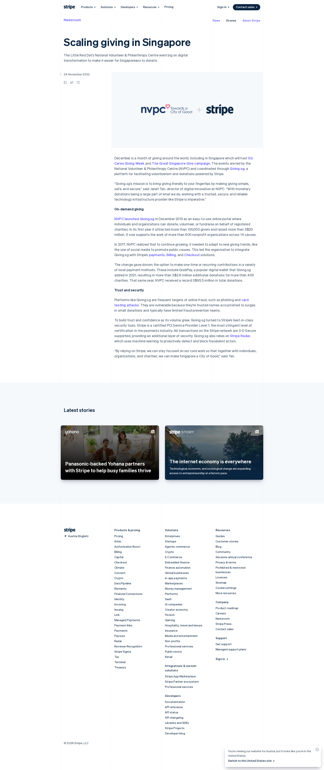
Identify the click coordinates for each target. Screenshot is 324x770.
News (216, 20)
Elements (120, 588)
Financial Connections (128, 594)
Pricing (168, 6)
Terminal (120, 662)
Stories (231, 20)
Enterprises (172, 536)
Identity (119, 599)
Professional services (179, 646)
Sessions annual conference (234, 557)
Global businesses (177, 573)
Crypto (118, 578)
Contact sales (245, 7)
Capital (118, 557)
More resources (226, 593)
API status (171, 712)
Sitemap (221, 582)
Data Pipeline (122, 583)
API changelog (174, 717)
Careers (221, 613)
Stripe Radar (240, 336)
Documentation (175, 702)
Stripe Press (224, 624)
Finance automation (178, 567)
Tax (116, 657)
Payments (121, 630)
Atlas (117, 541)
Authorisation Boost (127, 546)
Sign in (221, 7)
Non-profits (172, 641)
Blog (218, 546)
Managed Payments (127, 620)
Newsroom (72, 20)
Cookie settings (226, 588)
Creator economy (176, 609)
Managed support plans (231, 649)
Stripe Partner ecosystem (182, 681)
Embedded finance (177, 562)
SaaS (168, 599)
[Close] (316, 750)
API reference (174, 707)
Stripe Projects (174, 728)
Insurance (171, 630)
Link (117, 615)
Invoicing (120, 604)
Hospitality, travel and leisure (183, 625)
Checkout (192, 255)
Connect (119, 573)
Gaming (170, 620)
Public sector (173, 651)
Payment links (123, 625)
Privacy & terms (226, 562)
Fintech (170, 615)
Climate (119, 567)
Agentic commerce (177, 546)
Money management (178, 588)
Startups (170, 541)
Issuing (118, 609)
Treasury (120, 667)
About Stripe (251, 20)
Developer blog (175, 733)
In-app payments (176, 578)
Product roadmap (227, 608)
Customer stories (227, 541)
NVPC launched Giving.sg (134, 219)
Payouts (119, 636)
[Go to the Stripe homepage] (68, 530)
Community (223, 552)
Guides (220, 536)
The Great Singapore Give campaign (181, 163)
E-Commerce (173, 557)
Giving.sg (237, 168)
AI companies (173, 604)
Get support (224, 644)
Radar (118, 641)
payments (157, 255)
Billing (171, 255)
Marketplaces (174, 583)
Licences (221, 577)
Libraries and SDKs (177, 723)
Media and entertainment (181, 636)
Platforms (171, 594)
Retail (168, 657)
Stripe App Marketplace (180, 676)
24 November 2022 (77, 74)
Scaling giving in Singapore (127, 41)
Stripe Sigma (122, 651)
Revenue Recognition (128, 646)
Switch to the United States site (250, 761)
